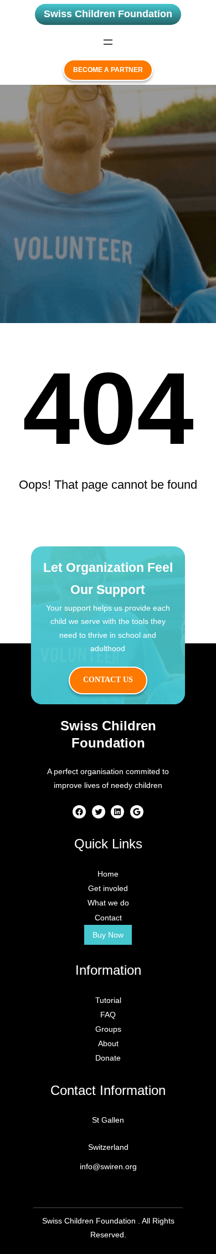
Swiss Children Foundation (108, 13)
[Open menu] (108, 42)
